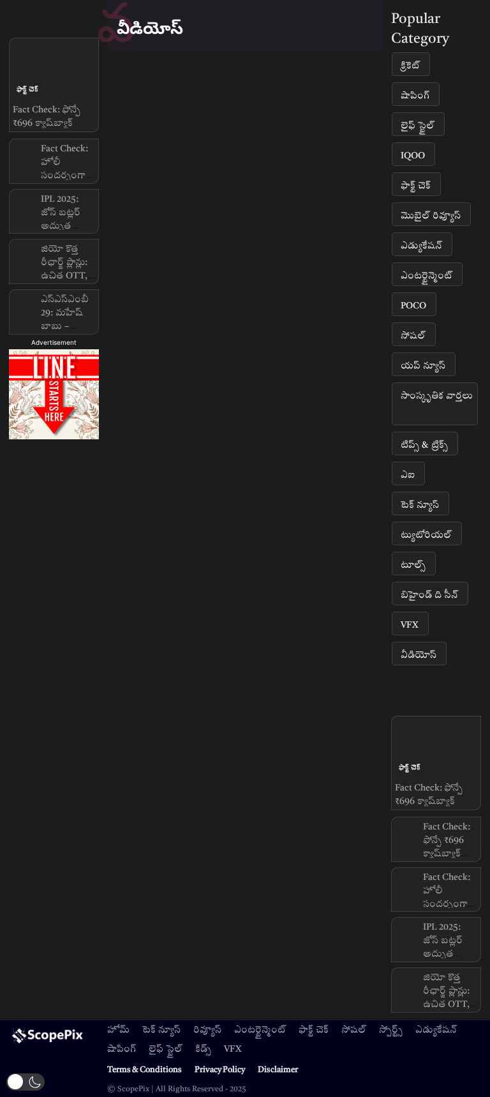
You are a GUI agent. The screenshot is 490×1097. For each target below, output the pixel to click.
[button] (25, 1082)
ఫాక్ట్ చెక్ (27, 89)
